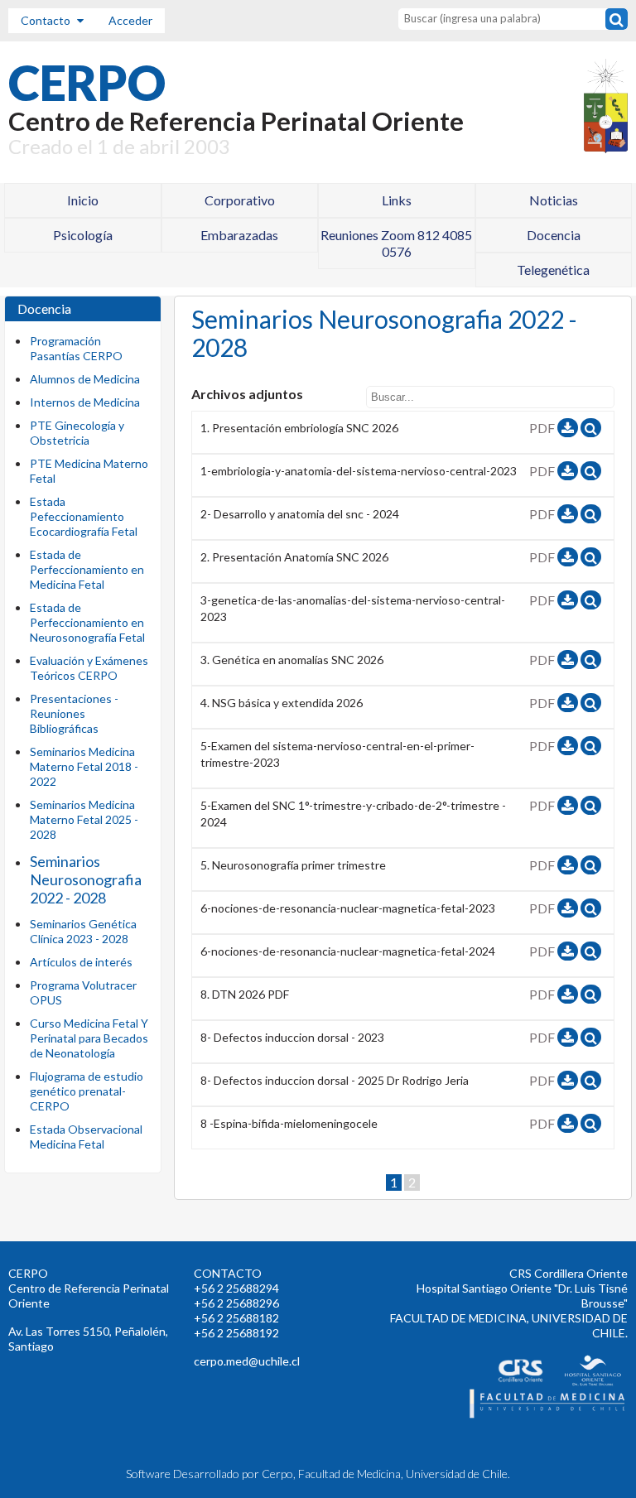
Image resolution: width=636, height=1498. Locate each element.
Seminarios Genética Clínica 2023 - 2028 (83, 931)
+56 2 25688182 (236, 1318)
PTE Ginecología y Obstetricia (77, 432)
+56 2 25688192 (236, 1333)
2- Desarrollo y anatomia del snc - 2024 (299, 514)
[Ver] (591, 427)
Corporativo (240, 200)
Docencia (554, 235)
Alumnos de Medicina (85, 379)
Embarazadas (239, 235)
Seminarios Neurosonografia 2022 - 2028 (86, 879)
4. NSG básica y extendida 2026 (281, 703)
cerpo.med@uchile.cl (247, 1361)
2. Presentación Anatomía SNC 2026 (294, 557)
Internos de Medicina (85, 402)
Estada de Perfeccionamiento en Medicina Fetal (87, 569)
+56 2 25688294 (236, 1288)
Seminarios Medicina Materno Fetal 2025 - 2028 (84, 819)
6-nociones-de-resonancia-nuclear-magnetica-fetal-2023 (347, 908)
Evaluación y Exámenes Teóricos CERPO (89, 667)
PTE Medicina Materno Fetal (89, 470)
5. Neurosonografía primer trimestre (293, 865)
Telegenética (553, 269)
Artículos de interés (81, 962)
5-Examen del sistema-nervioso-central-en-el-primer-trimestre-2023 (337, 754)
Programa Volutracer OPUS (83, 992)
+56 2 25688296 (236, 1303)
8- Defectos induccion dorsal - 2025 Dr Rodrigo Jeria (334, 1080)
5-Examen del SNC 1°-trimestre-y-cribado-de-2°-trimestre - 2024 (353, 813)
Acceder (130, 20)
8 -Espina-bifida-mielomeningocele (289, 1123)
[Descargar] (567, 427)
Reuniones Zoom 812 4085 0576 (396, 243)
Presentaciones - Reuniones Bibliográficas (74, 713)
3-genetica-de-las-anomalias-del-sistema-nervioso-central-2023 (352, 608)
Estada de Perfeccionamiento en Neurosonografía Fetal (87, 622)
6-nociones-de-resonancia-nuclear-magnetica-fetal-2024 (347, 951)
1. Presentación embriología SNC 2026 (299, 428)
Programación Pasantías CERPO (76, 348)
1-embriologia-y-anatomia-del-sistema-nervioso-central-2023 (358, 471)
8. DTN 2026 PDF (244, 994)
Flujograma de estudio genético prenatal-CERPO (86, 1091)
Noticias (553, 200)
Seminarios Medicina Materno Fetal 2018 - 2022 (84, 766)
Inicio (83, 200)
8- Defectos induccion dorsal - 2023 (292, 1037)
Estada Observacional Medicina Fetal (86, 1136)
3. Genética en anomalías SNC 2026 (291, 660)
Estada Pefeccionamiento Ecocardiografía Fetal (83, 516)
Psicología (83, 235)
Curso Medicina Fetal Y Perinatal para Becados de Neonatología (89, 1038)
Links (397, 200)
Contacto (47, 20)
